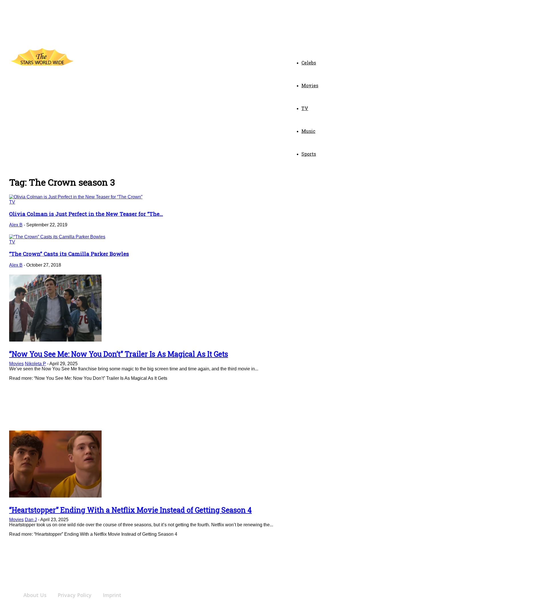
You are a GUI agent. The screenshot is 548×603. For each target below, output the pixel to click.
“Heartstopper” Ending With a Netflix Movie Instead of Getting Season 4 (130, 510)
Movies (309, 85)
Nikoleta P (35, 363)
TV (304, 108)
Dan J (31, 519)
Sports (308, 154)
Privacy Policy (75, 595)
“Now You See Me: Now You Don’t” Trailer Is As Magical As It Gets (118, 354)
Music (308, 131)
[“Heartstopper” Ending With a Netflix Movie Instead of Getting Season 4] (55, 496)
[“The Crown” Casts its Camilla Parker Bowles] (57, 236)
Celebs (308, 63)
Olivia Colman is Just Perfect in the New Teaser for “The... (86, 213)
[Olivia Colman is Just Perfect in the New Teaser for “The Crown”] (75, 196)
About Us (35, 595)
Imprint (112, 595)
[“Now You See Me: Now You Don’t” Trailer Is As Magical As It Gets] (55, 340)
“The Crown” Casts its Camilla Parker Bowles (69, 253)
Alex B (16, 224)
